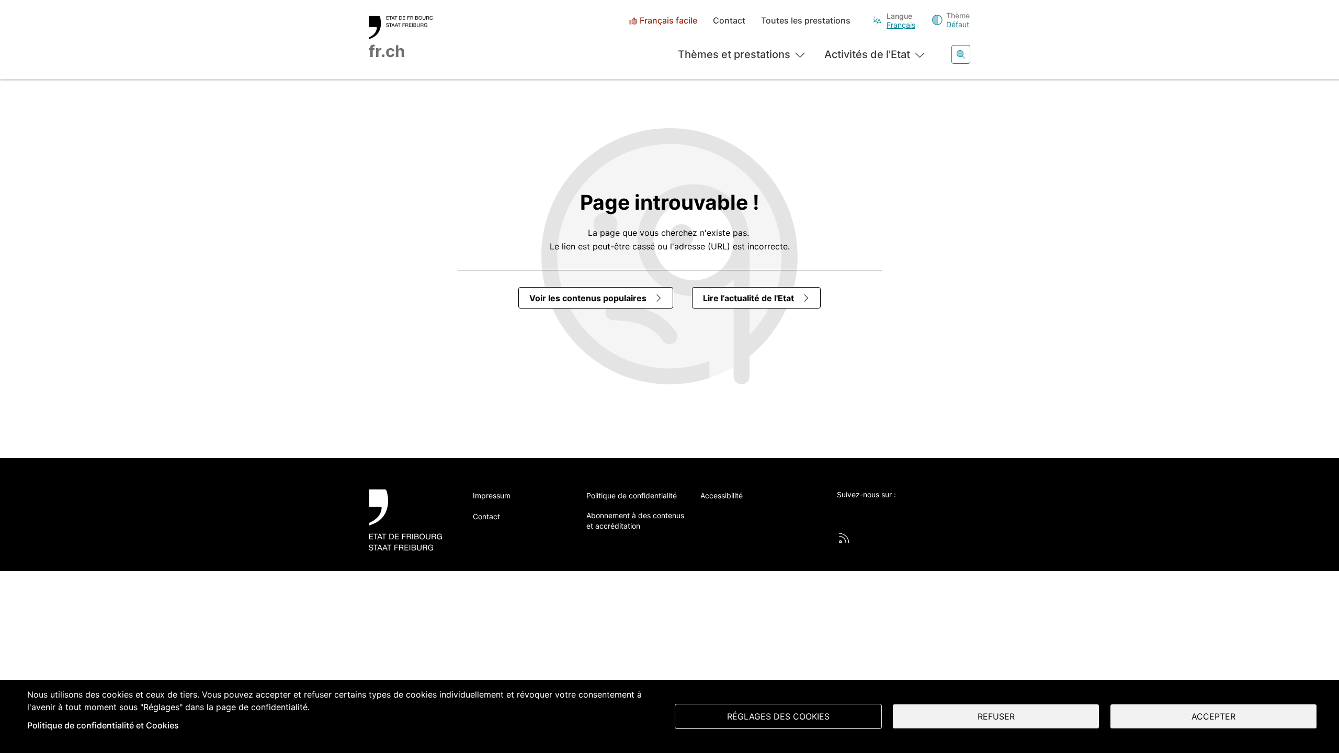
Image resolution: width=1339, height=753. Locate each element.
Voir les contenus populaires (587, 298)
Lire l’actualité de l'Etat (748, 298)
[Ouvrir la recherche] (960, 54)
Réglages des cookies (778, 716)
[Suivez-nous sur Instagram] (929, 512)
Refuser (996, 716)
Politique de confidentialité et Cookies (103, 725)
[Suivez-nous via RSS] (844, 538)
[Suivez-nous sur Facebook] (871, 512)
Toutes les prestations (805, 21)
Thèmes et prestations (734, 54)
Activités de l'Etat (867, 54)
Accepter (1213, 716)
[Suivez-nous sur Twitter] (842, 512)
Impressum (491, 495)
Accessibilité (721, 495)
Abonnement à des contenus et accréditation (635, 520)
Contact (729, 21)
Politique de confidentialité (631, 495)
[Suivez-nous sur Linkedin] (900, 512)
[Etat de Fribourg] (409, 520)
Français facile (668, 21)
